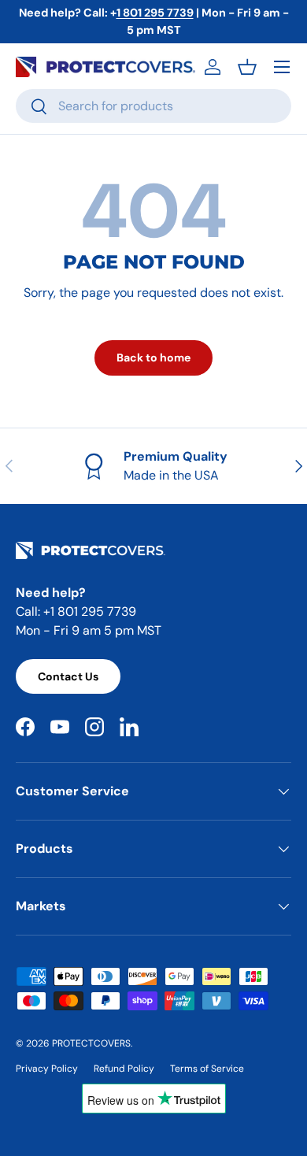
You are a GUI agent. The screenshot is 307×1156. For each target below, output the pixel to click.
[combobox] (153, 106)
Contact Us (68, 676)
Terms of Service (207, 1068)
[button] (247, 67)
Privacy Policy (47, 1068)
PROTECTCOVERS (91, 1043)
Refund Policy (124, 1068)
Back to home (153, 357)
